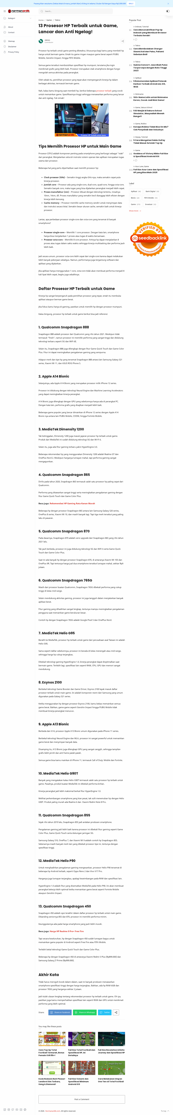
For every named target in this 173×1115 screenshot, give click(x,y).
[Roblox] (144, 124)
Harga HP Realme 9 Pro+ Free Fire (67, 931)
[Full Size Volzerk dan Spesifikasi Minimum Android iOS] (81, 1068)
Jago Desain (94, 1111)
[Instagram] (8, 1109)
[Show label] (135, 211)
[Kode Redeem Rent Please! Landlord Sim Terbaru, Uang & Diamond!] (52, 1068)
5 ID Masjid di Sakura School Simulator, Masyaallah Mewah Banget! (148, 113)
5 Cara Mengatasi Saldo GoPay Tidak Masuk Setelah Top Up (149, 141)
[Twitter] (12, 1109)
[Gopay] (138, 137)
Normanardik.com (52, 1111)
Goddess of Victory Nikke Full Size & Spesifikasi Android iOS (150, 155)
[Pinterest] (25, 1109)
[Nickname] (139, 94)
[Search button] (42, 11)
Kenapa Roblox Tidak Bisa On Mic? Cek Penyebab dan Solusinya (150, 128)
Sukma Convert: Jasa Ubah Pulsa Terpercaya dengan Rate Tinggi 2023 (150, 68)
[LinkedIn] (21, 1109)
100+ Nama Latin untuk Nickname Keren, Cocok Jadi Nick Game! (150, 98)
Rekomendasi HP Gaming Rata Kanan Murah (72, 503)
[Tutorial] (145, 27)
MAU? (131, 3)
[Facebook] (4, 1109)
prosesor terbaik (104, 90)
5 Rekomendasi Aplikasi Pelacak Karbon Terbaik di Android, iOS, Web (150, 84)
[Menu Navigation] (4, 11)
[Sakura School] (146, 107)
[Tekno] (137, 45)
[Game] (137, 107)
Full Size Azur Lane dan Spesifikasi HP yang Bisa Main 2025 (150, 171)
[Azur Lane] (139, 166)
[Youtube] (17, 1109)
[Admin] (47, 40)
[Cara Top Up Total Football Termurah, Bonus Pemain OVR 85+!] (52, 1039)
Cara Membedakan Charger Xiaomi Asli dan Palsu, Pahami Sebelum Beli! (148, 51)
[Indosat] (138, 27)
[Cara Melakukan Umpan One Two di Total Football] (111, 1068)
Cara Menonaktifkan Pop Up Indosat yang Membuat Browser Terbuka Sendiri (150, 32)
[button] (168, 11)
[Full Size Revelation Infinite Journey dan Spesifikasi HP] (111, 1039)
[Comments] (135, 39)
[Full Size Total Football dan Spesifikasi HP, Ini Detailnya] (81, 1039)
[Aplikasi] (138, 78)
